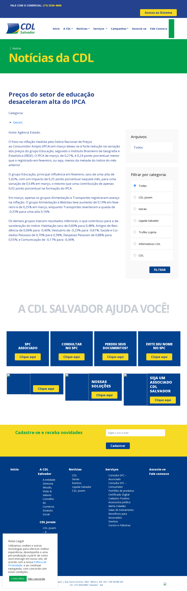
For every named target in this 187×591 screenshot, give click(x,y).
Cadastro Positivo (118, 498)
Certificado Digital (118, 494)
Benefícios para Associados (117, 515)
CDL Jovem (48, 522)
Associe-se (139, 28)
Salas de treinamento (121, 510)
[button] (68, 28)
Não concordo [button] (36, 578)
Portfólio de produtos (121, 490)
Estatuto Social (48, 512)
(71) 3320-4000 (52, 5)
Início (14, 469)
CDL (74, 475)
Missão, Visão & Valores (47, 491)
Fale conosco (159, 474)
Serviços (112, 469)
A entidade (49, 479)
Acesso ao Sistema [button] (158, 13)
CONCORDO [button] (17, 578)
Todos (138, 147)
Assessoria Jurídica (119, 502)
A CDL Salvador (44, 471)
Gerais (17, 122)
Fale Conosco (158, 28)
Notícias (75, 469)
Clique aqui (28, 357)
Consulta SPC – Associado (117, 477)
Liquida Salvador (81, 487)
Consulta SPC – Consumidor (117, 485)
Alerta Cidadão (117, 506)
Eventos (76, 483)
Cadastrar (117, 446)
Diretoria (48, 483)
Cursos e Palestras (119, 525)
